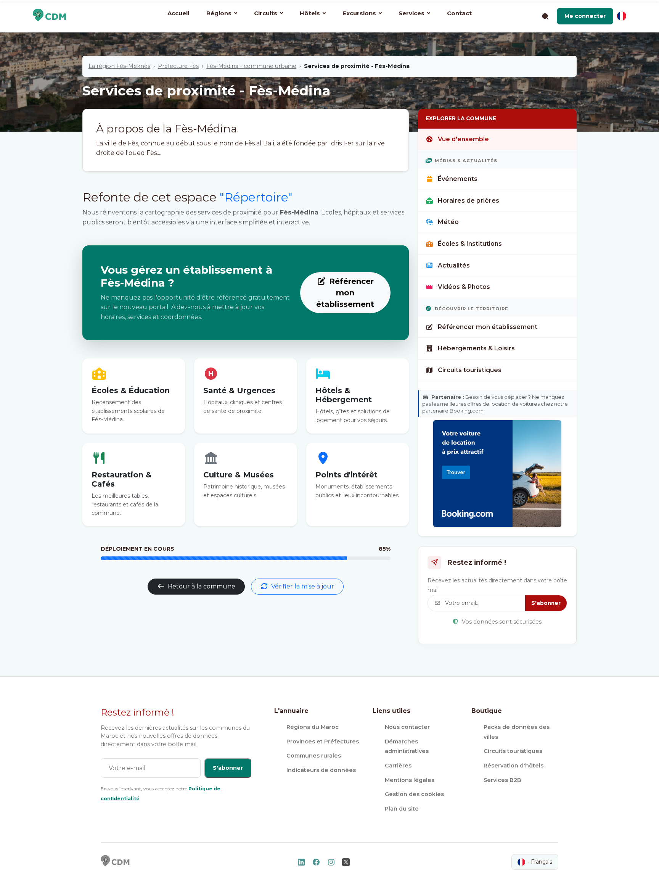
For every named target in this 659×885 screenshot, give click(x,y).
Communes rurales (313, 755)
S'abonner (546, 603)
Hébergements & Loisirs (476, 348)
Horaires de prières (468, 200)
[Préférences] (621, 16)
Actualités (454, 265)
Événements (457, 178)
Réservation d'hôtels (513, 765)
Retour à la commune (201, 586)
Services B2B (502, 780)
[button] (585, 16)
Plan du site (402, 808)
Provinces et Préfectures (322, 741)
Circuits (265, 13)
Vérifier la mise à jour (302, 586)
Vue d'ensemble (463, 139)
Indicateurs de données (321, 770)
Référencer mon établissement (345, 293)
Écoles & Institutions (470, 243)
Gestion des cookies (414, 794)
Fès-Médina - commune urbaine (251, 66)
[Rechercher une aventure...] (545, 16)
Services (411, 13)
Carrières (398, 765)
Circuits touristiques (469, 370)
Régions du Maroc (312, 727)
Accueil (178, 13)
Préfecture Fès (178, 66)
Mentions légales (409, 780)
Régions (218, 13)
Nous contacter (407, 727)
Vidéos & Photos (464, 286)
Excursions (359, 13)
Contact (459, 13)
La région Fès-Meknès (119, 66)
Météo (448, 222)
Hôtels (310, 13)
